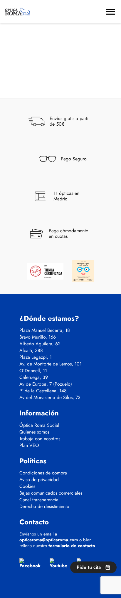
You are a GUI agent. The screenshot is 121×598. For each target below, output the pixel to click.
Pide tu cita (89, 567)
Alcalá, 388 (31, 350)
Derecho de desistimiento (44, 506)
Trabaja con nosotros (39, 439)
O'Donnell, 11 (33, 371)
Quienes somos (34, 432)
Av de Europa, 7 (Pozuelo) (45, 384)
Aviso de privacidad (39, 480)
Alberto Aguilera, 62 (39, 344)
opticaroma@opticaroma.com (48, 540)
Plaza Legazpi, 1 (35, 357)
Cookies (27, 486)
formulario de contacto (71, 545)
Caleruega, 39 (33, 377)
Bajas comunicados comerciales (50, 493)
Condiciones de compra (43, 473)
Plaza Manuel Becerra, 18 (44, 330)
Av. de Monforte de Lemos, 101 (50, 364)
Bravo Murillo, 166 (37, 337)
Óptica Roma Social (39, 425)
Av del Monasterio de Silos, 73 (49, 398)
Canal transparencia (38, 500)
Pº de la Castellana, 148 (43, 391)
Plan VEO (29, 445)
